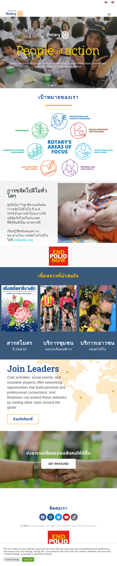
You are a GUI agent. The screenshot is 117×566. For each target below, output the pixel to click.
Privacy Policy (75, 525)
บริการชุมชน (58, 342)
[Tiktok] (74, 517)
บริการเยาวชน (97, 342)
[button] (3, 52)
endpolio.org (23, 240)
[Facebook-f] (42, 517)
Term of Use (90, 525)
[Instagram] (50, 517)
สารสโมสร (19, 342)
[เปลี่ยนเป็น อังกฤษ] (106, 2)
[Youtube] (66, 517)
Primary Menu (109, 14)
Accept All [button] (28, 559)
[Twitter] (58, 517)
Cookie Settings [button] (12, 559)
